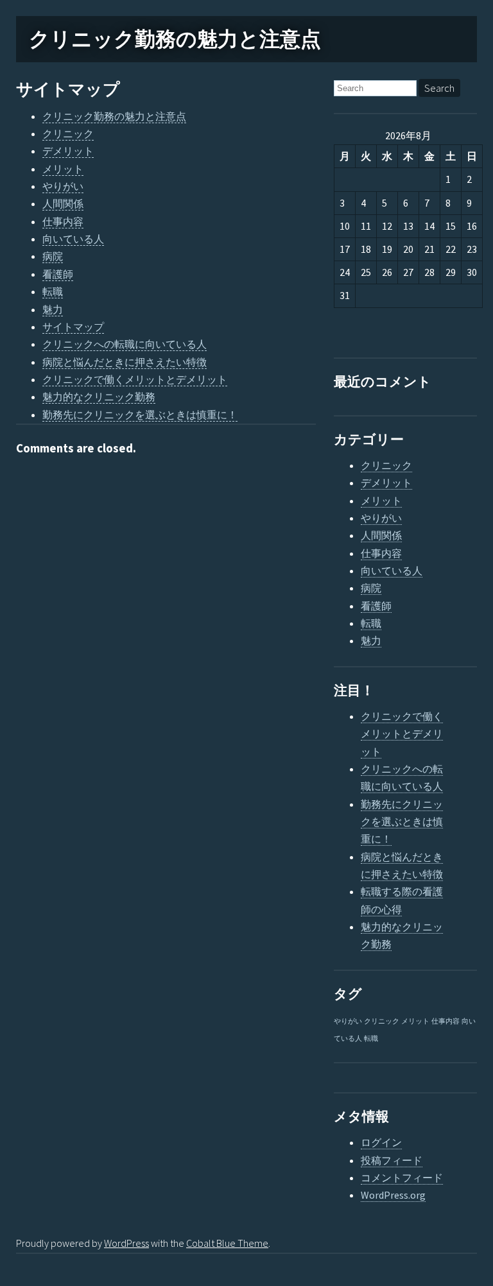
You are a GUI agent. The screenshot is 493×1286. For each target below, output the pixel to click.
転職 (52, 291)
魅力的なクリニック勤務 (98, 396)
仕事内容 (62, 221)
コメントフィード (402, 1177)
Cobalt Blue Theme (227, 1243)
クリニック (68, 133)
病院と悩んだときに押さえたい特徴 (124, 362)
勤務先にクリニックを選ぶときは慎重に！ (140, 414)
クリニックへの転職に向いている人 (124, 344)
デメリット (68, 150)
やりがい (62, 186)
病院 (52, 256)
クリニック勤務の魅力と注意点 (175, 39)
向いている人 (73, 238)
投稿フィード (391, 1160)
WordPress (126, 1243)
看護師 (57, 274)
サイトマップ (68, 89)
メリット (62, 168)
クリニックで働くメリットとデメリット (134, 379)
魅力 (52, 309)
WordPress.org (393, 1194)
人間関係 (62, 203)
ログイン (381, 1142)
